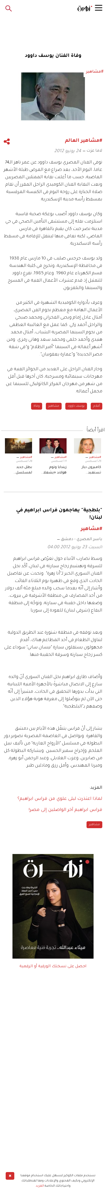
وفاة (37, 406)
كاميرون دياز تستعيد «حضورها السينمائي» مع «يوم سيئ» (88, 471)
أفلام (96, 406)
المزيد (40, 1186)
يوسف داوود (76, 406)
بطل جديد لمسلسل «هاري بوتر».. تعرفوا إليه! (21, 471)
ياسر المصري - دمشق (81, 539)
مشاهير (53, 406)
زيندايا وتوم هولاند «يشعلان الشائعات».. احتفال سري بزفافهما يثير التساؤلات (54, 471)
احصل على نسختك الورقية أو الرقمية (53, 966)
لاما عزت (94, 151)
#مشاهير (95, 457)
